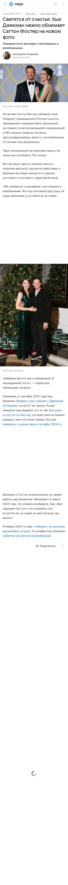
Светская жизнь (48, 13)
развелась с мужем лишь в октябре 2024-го (32, 424)
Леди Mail (30, 13)
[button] (34, 83)
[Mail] (11, 4)
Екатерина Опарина (25, 54)
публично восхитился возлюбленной (27, 535)
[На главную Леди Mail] (18, 4)
